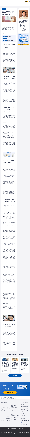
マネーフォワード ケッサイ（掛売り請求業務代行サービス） (5, 412)
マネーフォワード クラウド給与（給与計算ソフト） (24, 413)
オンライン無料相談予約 (4, 402)
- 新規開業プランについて (14, 406)
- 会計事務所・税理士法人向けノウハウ (15, 416)
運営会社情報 (7, 428)
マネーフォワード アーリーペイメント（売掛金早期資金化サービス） (5, 414)
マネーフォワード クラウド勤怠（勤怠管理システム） (24, 415)
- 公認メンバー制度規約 (13, 419)
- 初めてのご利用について (14, 407)
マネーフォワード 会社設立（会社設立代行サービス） (5, 418)
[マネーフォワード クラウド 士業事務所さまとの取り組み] (4, 1)
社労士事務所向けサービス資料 (4, 407)
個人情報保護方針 (12, 428)
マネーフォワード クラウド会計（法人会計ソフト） (24, 404)
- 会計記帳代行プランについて (14, 405)
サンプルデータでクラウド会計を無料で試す (5, 409)
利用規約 (23, 428)
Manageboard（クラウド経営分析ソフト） (5, 416)
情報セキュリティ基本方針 (18, 428)
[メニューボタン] (29, 1)
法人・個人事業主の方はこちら (25, 420)
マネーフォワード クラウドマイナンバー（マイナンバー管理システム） (25, 417)
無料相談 (26, 1)
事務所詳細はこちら (24, 30)
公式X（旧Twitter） (25, 424)
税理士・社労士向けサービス (10, 397)
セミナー (12, 411)
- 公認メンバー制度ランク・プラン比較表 (15, 418)
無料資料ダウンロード (10, 392)
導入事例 (15, 397)
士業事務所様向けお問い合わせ (4, 403)
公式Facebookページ (25, 422)
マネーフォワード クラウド (4, 397)
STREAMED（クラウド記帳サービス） (5, 420)
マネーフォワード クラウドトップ (24, 402)
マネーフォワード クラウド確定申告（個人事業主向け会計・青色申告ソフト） (25, 406)
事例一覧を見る (15, 375)
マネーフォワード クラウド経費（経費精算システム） (24, 411)
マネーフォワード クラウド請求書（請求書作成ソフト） (24, 409)
